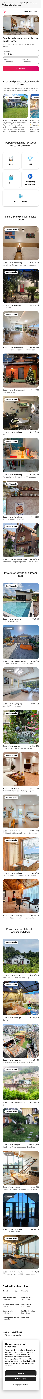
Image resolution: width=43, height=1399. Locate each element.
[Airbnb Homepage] (4, 11)
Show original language (12, 5)
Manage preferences (20, 1385)
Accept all (20, 1373)
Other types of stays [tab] (10, 1291)
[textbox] (11, 61)
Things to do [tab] (25, 1291)
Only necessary (20, 1379)
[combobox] (20, 54)
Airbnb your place (30, 11)
